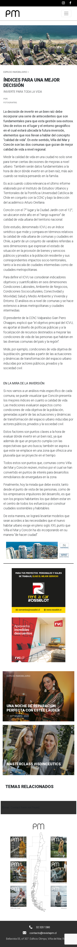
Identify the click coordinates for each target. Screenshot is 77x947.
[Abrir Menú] (66, 13)
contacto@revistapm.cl (43, 933)
